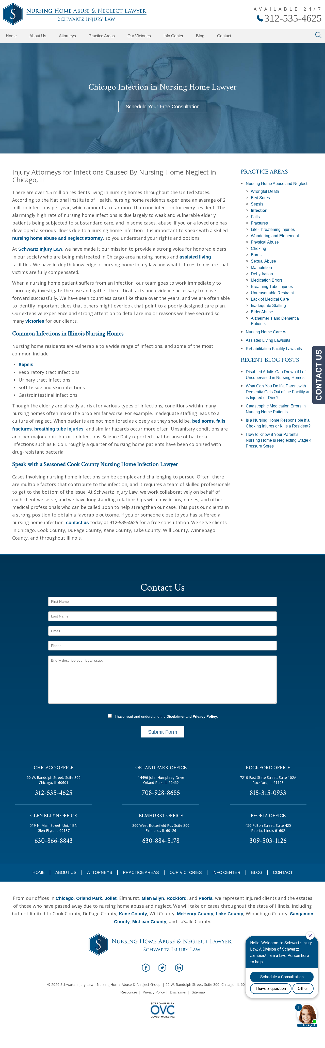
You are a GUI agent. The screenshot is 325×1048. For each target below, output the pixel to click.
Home (11, 36)
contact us (77, 522)
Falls (255, 217)
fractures (22, 429)
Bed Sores (260, 198)
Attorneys (67, 36)
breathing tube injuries (59, 429)
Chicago (65, 898)
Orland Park (89, 898)
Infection (259, 210)
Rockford (177, 898)
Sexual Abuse (263, 261)
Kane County (133, 913)
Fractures (259, 223)
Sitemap (198, 992)
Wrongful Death (265, 191)
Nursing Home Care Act (267, 332)
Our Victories (139, 36)
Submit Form (162, 732)
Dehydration (262, 274)
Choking (258, 248)
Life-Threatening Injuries (273, 229)
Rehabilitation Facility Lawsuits (274, 349)
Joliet (111, 898)
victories (34, 321)
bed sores (203, 421)
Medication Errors (267, 280)
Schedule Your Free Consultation (163, 106)
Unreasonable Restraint (272, 293)
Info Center (173, 36)
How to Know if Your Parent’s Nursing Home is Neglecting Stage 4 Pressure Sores (279, 440)
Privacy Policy (205, 716)
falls (220, 421)
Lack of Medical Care (270, 299)
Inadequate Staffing (268, 305)
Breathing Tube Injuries (272, 286)
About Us (37, 36)
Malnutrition (261, 267)
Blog (200, 36)
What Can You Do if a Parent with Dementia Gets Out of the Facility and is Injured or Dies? (279, 392)
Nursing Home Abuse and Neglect (276, 183)
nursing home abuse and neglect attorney (57, 238)
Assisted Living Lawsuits (268, 340)
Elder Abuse (262, 312)
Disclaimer (176, 716)
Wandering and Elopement (275, 236)
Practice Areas (102, 36)
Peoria (206, 898)
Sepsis (26, 364)
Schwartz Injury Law (40, 249)
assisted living (195, 257)
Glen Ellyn (153, 898)
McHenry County (195, 913)
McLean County (149, 921)
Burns (256, 255)
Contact (224, 36)
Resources (129, 992)
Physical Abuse (265, 242)
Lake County (229, 913)
